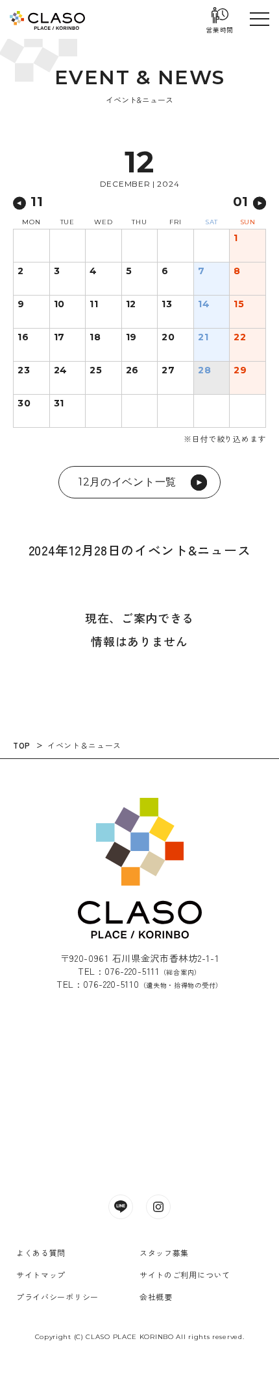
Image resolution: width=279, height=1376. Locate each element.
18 (95, 337)
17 (59, 337)
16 (23, 337)
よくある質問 (41, 1252)
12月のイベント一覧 (127, 482)
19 (131, 337)
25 (96, 371)
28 (204, 371)
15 (239, 304)
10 (59, 304)
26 (132, 371)
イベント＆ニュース (84, 745)
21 (203, 337)
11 (94, 304)
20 (168, 337)
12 (131, 304)
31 (59, 404)
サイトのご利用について (185, 1274)
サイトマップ (41, 1274)
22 (240, 337)
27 (168, 371)
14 (204, 304)
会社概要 (156, 1296)
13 (167, 304)
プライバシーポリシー (57, 1296)
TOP (21, 745)
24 (60, 371)
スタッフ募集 (164, 1252)
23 (24, 371)
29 (240, 371)
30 (24, 404)
